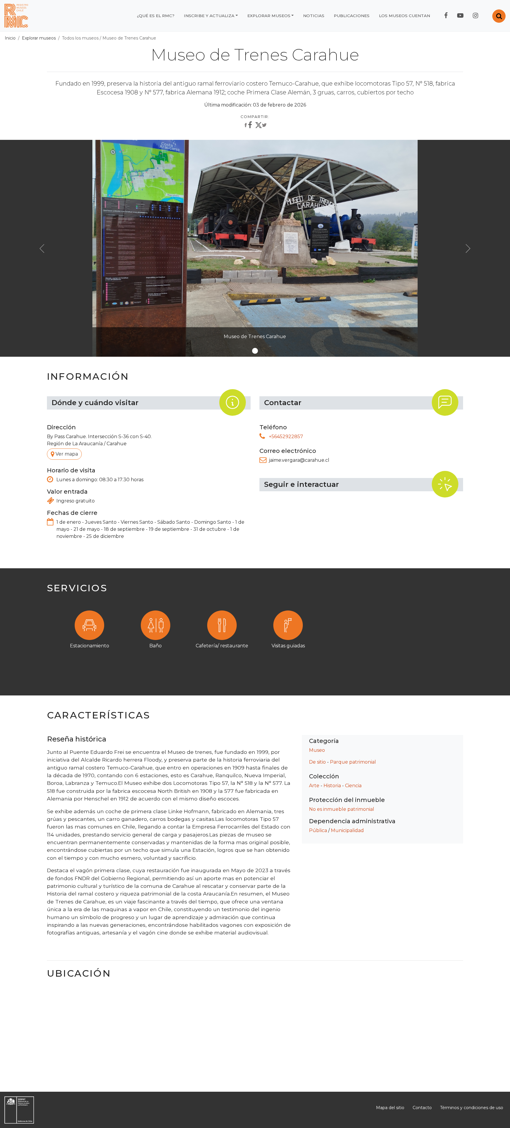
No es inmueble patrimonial (341, 809)
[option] (255, 637)
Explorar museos (268, 15)
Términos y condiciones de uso (471, 1107)
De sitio (317, 762)
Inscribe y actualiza (209, 15)
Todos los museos (80, 38)
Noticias (313, 15)
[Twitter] (261, 126)
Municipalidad (347, 830)
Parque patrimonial (353, 762)
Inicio (10, 38)
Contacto (422, 1107)
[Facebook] (248, 125)
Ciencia (353, 785)
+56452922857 (286, 436)
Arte (314, 785)
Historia (332, 785)
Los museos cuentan (404, 15)
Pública (318, 830)
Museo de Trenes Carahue (129, 38)
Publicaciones (352, 15)
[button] (42, 248)
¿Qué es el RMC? (155, 15)
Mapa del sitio (390, 1107)
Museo (317, 750)
